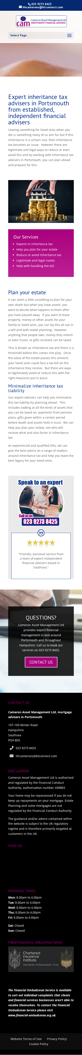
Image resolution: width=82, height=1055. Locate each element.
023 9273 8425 (26, 748)
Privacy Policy (57, 1039)
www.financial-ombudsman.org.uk (32, 1015)
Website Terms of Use (26, 1039)
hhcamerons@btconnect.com (36, 756)
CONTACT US (41, 662)
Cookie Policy (38, 1044)
